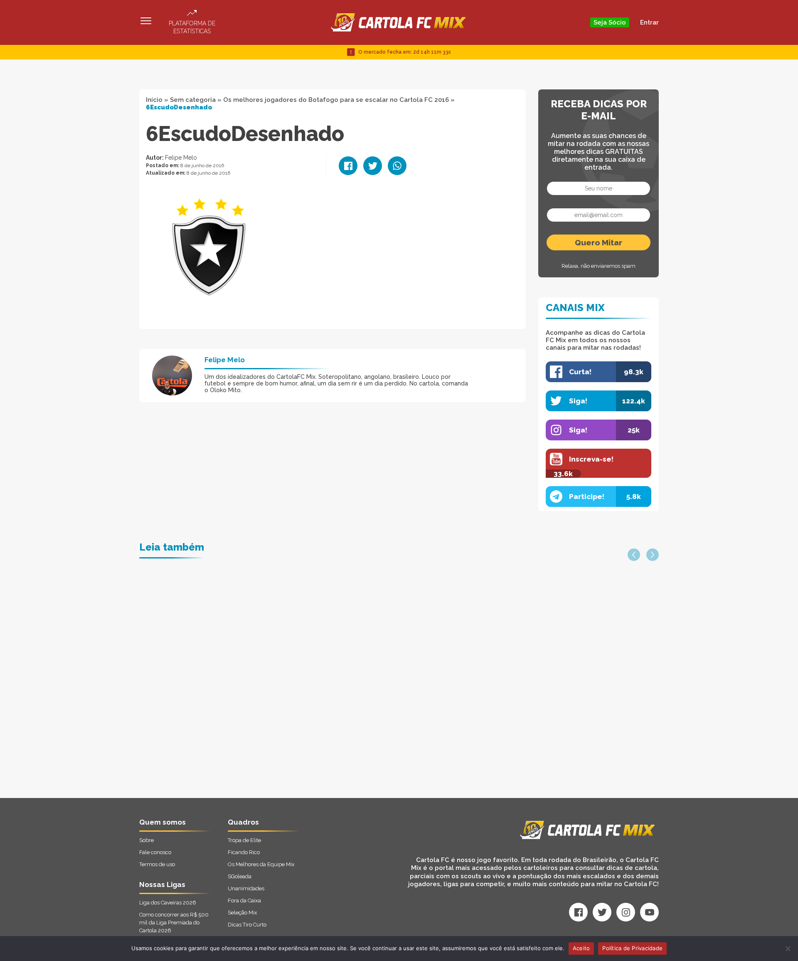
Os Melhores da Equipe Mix (261, 864)
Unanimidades (246, 888)
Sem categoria (193, 100)
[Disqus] (310, 692)
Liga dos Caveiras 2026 (167, 902)
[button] (634, 554)
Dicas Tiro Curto (247, 924)
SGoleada (239, 876)
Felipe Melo (181, 157)
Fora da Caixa (244, 900)
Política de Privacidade (632, 948)
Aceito (581, 948)
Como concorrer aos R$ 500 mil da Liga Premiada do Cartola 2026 (174, 923)
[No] (787, 948)
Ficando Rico (244, 852)
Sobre (146, 840)
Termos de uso (157, 864)
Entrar (649, 22)
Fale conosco (155, 852)
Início (154, 100)
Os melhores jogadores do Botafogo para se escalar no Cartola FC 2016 (336, 100)
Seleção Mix (242, 912)
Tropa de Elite (244, 840)
